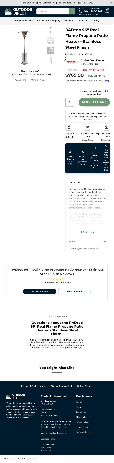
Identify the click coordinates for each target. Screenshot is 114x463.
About (67, 20)
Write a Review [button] (39, 291)
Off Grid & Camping (48, 20)
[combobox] (53, 11)
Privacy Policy (82, 427)
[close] (111, 3)
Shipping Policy (82, 417)
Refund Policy (82, 422)
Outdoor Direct (17, 459)
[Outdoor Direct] (18, 11)
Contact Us (84, 20)
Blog (96, 20)
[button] (87, 182)
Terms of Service (83, 432)
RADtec (72, 54)
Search (79, 402)
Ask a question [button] (74, 291)
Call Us (22, 80)
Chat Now (39, 80)
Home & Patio (23, 20)
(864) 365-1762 (92, 11)
